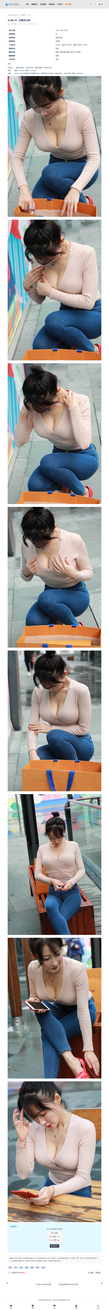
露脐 (37, 1267)
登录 (101, 4)
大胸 (10, 1267)
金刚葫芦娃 (18, 1273)
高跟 (43, 1267)
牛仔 (15, 1267)
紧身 (21, 1267)
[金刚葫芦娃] (9, 24)
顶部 (98, 1308)
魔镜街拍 (35, 4)
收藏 (91, 1273)
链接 (98, 1273)
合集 (32, 1308)
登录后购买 (54, 1246)
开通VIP (60, 4)
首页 (27, 4)
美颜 (26, 1267)
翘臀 (32, 1267)
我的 (76, 1308)
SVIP (54, 1308)
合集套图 (43, 4)
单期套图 (52, 4)
